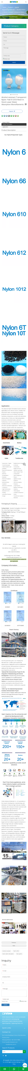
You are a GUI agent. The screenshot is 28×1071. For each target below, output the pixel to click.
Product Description (7, 124)
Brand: (4, 122)
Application (5, 127)
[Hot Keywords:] (24, 1051)
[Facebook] (3, 1056)
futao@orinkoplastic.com (15, 557)
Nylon (11, 829)
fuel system (19, 954)
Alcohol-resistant (6, 951)
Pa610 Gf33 (16, 951)
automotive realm (5, 412)
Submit (14, 62)
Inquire (11, 111)
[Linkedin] (6, 1056)
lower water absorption (8, 954)
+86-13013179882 (15, 555)
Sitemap (18, 1062)
